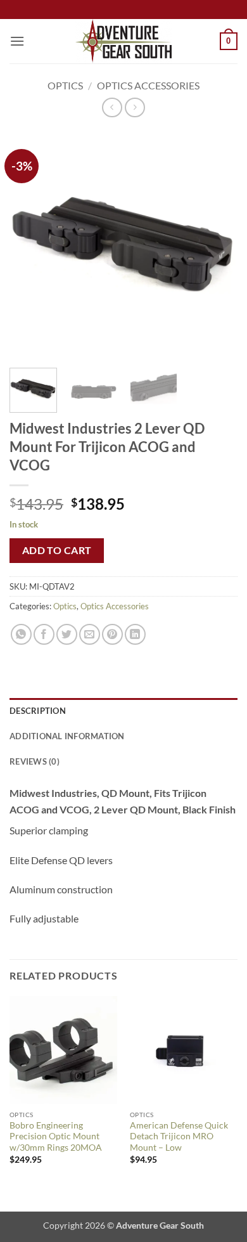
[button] (17, 40)
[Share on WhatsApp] (21, 634)
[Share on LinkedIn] (135, 634)
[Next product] (112, 107)
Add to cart (57, 550)
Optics (65, 85)
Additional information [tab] (67, 736)
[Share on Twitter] (66, 634)
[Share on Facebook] (44, 634)
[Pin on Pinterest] (112, 634)
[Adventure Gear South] (123, 41)
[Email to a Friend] (89, 634)
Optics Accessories (148, 85)
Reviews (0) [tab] (35, 761)
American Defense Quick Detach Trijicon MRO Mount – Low (179, 1136)
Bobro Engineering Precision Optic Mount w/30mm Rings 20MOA (56, 1136)
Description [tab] (38, 711)
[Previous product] (134, 107)
